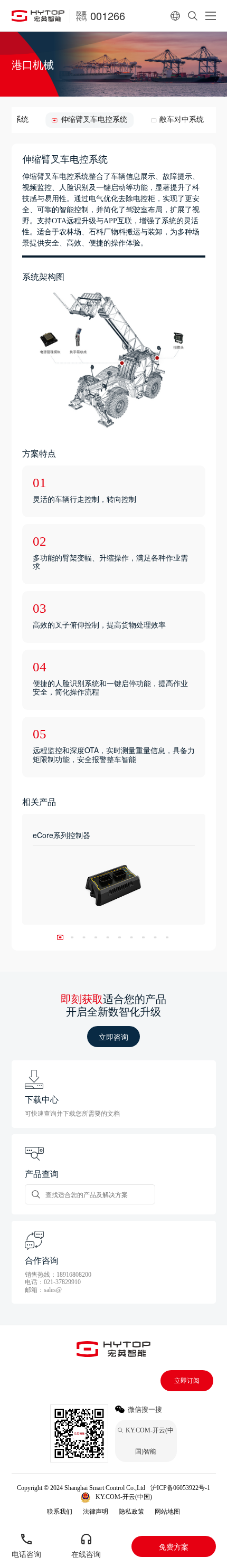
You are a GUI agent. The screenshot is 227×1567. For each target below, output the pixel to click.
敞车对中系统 (181, 120)
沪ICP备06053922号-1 (180, 1488)
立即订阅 (187, 1380)
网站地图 (167, 1511)
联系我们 (59, 1511)
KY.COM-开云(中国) (124, 1496)
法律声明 (95, 1511)
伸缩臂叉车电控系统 (94, 120)
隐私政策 (131, 1511)
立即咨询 (113, 1036)
